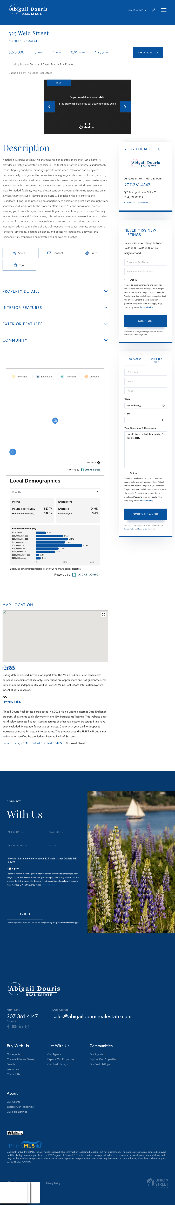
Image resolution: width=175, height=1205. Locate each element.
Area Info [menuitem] (8, 1201)
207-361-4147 (137, 185)
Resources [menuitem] (13, 1069)
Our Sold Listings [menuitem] (57, 1064)
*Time (127, 413)
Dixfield (47, 743)
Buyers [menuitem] (7, 1192)
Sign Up (131, 10)
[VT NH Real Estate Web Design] (157, 1183)
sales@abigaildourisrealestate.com (91, 1016)
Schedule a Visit (156, 360)
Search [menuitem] (11, 1064)
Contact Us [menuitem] (13, 1074)
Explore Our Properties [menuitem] (60, 1059)
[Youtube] (14, 1026)
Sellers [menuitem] (7, 1197)
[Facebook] (8, 1026)
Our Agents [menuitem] (14, 1054)
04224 (58, 743)
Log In (142, 10)
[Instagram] (27, 1026)
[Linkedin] (21, 1026)
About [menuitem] (7, 1188)
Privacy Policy (12, 701)
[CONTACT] (148, 52)
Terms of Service (144, 529)
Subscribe (145, 321)
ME (27, 743)
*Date (127, 399)
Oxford (35, 743)
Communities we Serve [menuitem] (20, 1059)
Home (6, 743)
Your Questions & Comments (140, 428)
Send (25, 914)
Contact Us (129, 202)
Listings (17, 743)
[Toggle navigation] (163, 10)
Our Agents (142, 202)
